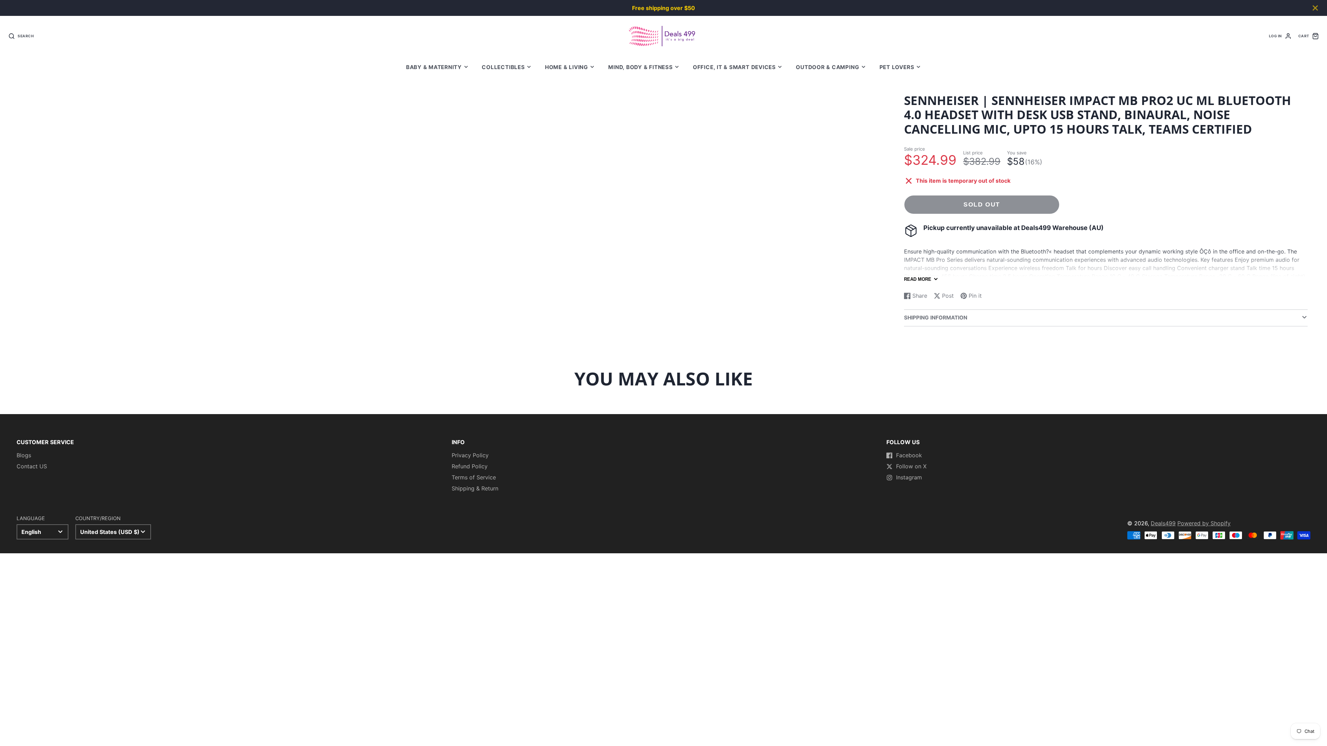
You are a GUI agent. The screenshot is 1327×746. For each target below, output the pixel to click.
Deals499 (1163, 523)
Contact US (32, 466)
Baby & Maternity (434, 67)
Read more (917, 279)
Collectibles (503, 67)
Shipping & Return (475, 488)
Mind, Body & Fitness (640, 67)
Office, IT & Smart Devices (734, 67)
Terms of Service (474, 477)
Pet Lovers (896, 67)
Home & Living (566, 67)
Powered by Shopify (1204, 523)
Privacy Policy (470, 455)
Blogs (24, 455)
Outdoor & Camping (827, 67)
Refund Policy (470, 466)
